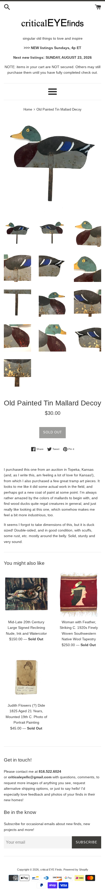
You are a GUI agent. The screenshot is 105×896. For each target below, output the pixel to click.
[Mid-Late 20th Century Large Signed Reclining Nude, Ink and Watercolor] (26, 594)
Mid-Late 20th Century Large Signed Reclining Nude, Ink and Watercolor (26, 627)
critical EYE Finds (51, 869)
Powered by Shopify (75, 869)
